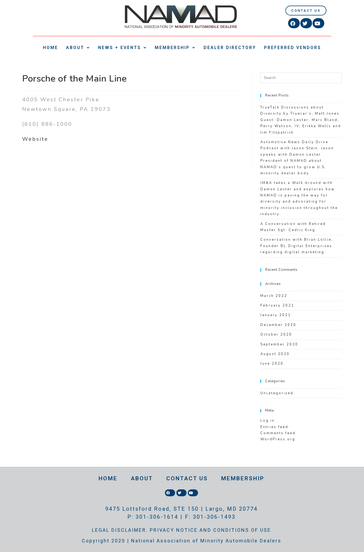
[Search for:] (301, 77)
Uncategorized (276, 393)
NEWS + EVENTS (119, 47)
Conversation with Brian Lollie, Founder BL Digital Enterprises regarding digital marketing (296, 246)
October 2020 (276, 334)
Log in (267, 420)
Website (35, 139)
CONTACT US (187, 478)
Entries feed (274, 427)
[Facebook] (294, 23)
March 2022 (273, 295)
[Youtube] (318, 23)
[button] (305, 10)
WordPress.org (277, 439)
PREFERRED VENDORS (292, 47)
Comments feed (278, 433)
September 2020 (279, 344)
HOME (50, 47)
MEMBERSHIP (172, 47)
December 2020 (278, 325)
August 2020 (275, 354)
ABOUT (75, 47)
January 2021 (275, 315)
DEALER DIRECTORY (230, 47)
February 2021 (277, 305)
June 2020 (272, 363)
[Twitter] (306, 23)
